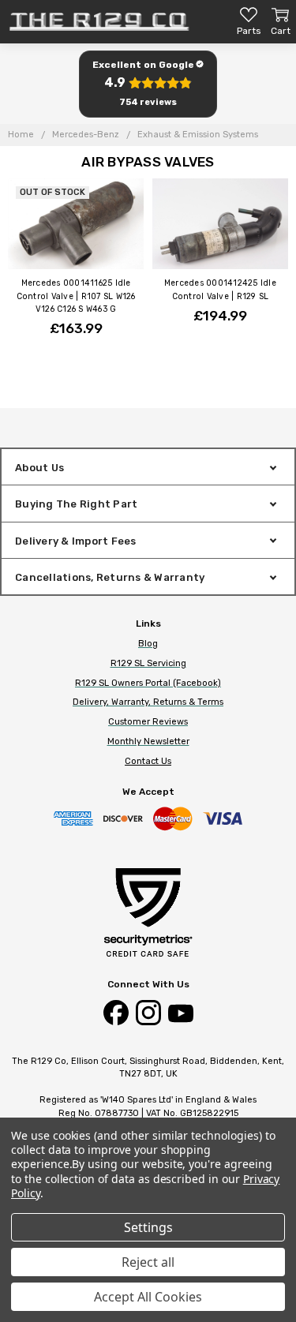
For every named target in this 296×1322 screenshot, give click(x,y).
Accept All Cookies (148, 1296)
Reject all (148, 1262)
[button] (148, 84)
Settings (148, 1227)
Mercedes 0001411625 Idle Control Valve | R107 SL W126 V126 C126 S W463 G (76, 296)
